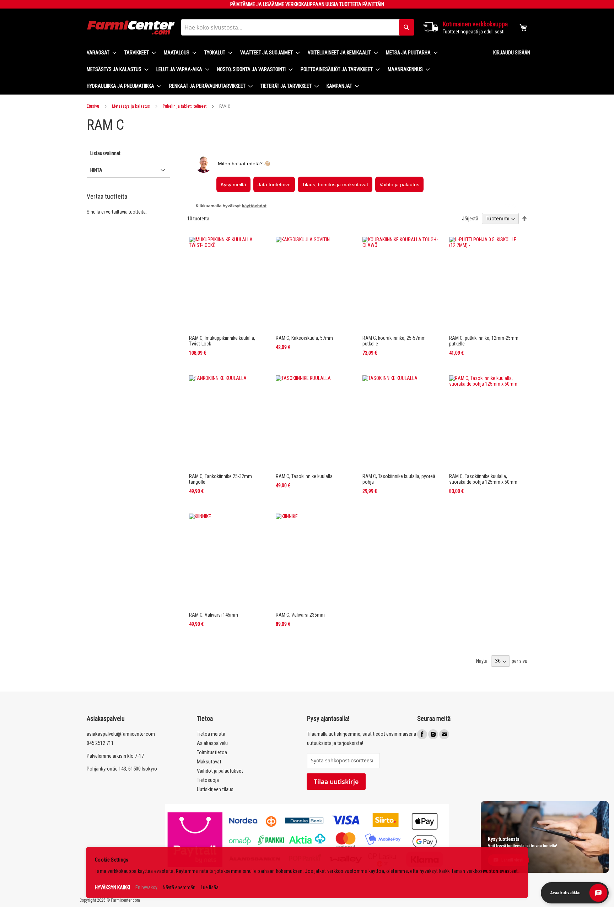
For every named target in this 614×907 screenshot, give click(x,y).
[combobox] (297, 27)
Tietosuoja (208, 780)
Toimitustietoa (212, 752)
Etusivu (93, 106)
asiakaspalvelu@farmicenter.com (121, 734)
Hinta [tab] (96, 170)
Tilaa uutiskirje (336, 781)
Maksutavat (209, 761)
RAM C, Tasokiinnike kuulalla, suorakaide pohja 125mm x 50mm (483, 479)
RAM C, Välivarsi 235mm (300, 615)
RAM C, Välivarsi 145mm (213, 615)
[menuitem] (99, 52)
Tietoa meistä (211, 734)
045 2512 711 (100, 743)
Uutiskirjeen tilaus (215, 789)
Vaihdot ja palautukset (220, 771)
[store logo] (131, 27)
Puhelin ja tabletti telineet (184, 106)
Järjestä (470, 218)
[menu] (284, 69)
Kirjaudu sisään (511, 52)
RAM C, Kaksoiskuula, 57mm (304, 338)
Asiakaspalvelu (212, 743)
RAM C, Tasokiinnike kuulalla (304, 476)
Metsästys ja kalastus (131, 106)
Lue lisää (210, 887)
